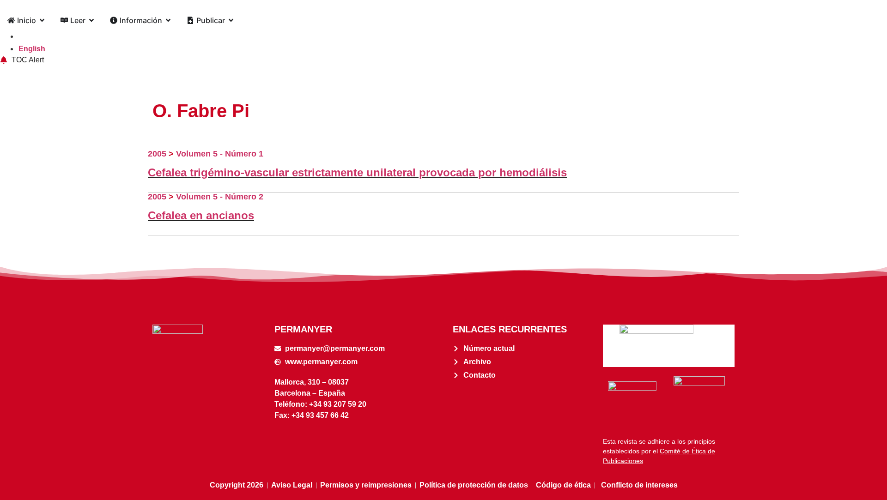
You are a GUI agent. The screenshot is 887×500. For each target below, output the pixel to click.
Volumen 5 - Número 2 (219, 196)
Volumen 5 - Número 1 (219, 153)
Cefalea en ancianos (201, 215)
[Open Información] (168, 20)
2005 (157, 153)
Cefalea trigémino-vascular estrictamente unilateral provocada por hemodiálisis (357, 172)
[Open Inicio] (42, 20)
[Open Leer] (91, 20)
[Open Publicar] (231, 20)
